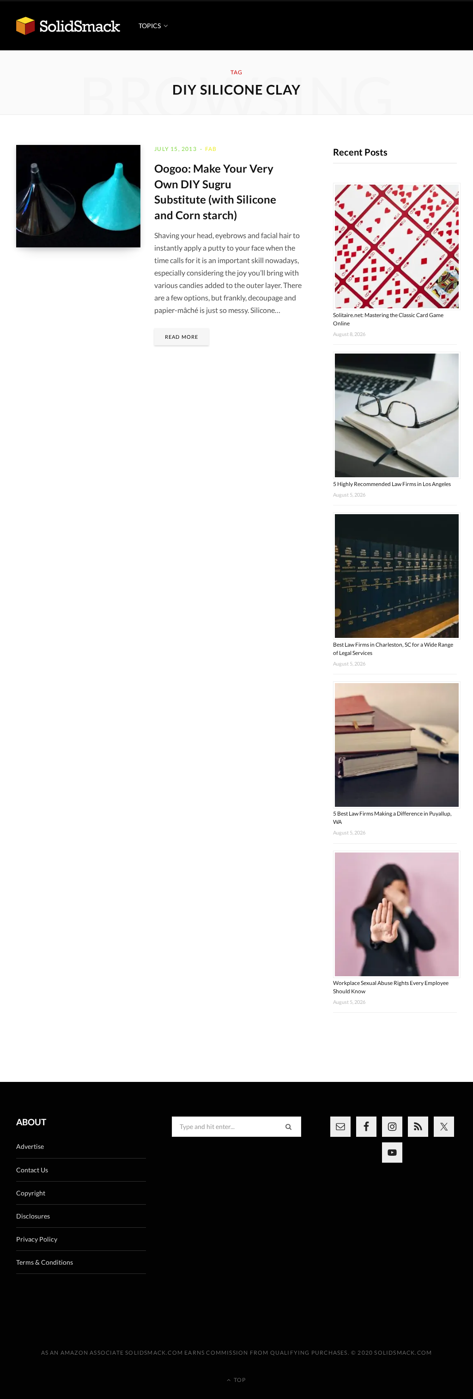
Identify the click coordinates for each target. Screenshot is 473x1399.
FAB (211, 148)
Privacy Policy (36, 1239)
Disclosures (33, 1216)
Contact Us (32, 1170)
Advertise (30, 1146)
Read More (181, 337)
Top (239, 1379)
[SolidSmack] (68, 25)
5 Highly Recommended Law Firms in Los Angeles (392, 483)
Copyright (30, 1193)
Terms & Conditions (44, 1262)
